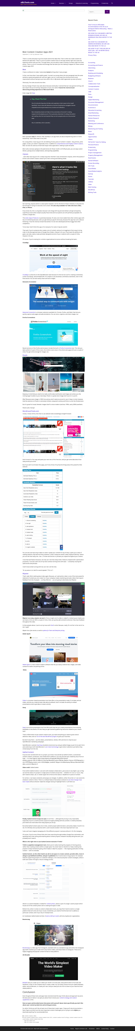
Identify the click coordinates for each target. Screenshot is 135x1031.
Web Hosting (92, 187)
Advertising (91, 68)
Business (61, 3)
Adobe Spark (26, 664)
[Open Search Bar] (112, 3)
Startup (90, 174)
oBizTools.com (27, 2)
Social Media (92, 168)
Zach (52, 625)
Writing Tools (92, 192)
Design (71, 3)
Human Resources (94, 115)
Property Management (95, 155)
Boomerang (26, 948)
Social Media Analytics (95, 171)
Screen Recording (93, 163)
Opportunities (92, 137)
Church (90, 81)
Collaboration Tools (94, 84)
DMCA (98, 1028)
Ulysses (25, 154)
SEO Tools (91, 166)
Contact (112, 1028)
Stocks (90, 176)
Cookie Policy (105, 1028)
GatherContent (28, 752)
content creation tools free (36, 1019)
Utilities (90, 182)
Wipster (26, 573)
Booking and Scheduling (95, 73)
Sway (24, 727)
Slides (24, 700)
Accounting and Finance (95, 65)
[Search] (107, 12)
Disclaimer (92, 1028)
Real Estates (92, 158)
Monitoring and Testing (95, 129)
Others (90, 139)
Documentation (93, 105)
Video (35, 1016)
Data (89, 94)
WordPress (91, 190)
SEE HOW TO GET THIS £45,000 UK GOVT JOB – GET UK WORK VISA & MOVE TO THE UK (99, 50)
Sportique (40, 745)
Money (90, 126)
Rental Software (93, 160)
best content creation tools (31, 1017)
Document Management (96, 102)
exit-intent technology (51, 747)
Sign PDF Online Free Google (31, 1022)
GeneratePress (44, 1028)
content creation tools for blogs (61, 1017)
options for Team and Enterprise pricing (53, 630)
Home (52, 3)
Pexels (25, 355)
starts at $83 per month (52, 916)
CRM (89, 92)
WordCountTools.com (31, 411)
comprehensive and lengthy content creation (70, 144)
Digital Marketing (93, 100)
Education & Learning (82, 3)
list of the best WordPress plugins (47, 736)
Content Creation (28, 1016)
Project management (94, 152)
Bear (24, 69)
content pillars (50, 904)
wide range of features (32, 218)
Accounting (91, 62)
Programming (94, 3)
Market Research (93, 118)
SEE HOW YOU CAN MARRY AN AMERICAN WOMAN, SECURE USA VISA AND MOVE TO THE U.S (98, 44)
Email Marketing (93, 113)
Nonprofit (91, 134)
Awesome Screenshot (29, 312)
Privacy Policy (92, 55)
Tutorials (91, 179)
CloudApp (25, 275)
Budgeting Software (94, 76)
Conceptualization (93, 86)
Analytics (91, 70)
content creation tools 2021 (45, 1017)
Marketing (91, 121)
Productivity (105, 3)
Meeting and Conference (96, 123)
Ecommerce (92, 107)
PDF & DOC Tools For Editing (97, 142)
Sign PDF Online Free (29, 1020)
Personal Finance (93, 145)
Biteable (25, 982)
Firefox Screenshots (66, 348)
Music (90, 131)
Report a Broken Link (81, 1028)
